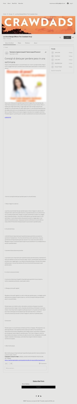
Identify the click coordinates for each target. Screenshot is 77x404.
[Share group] (73, 37)
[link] (9, 43)
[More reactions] (11, 364)
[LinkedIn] (41, 396)
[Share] (46, 52)
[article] (25, 211)
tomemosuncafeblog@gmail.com (57, 3)
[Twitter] (38, 396)
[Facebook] (36, 396)
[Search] (60, 37)
